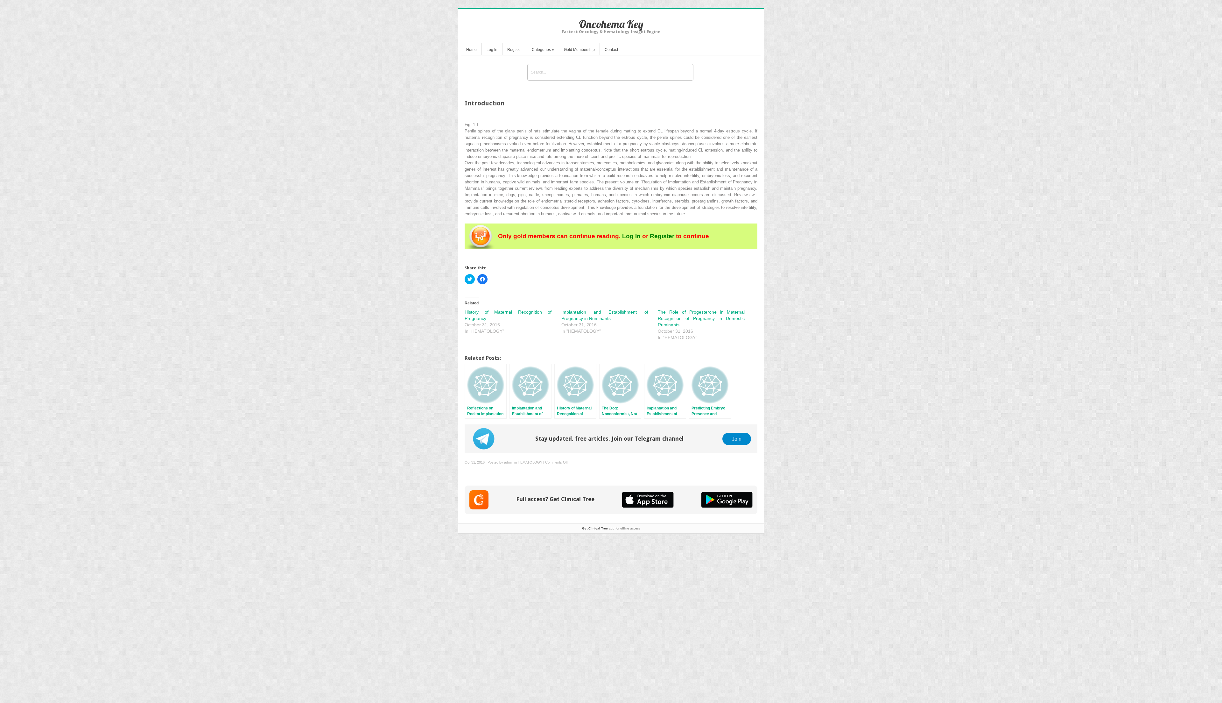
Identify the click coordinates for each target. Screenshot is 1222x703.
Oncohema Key (611, 24)
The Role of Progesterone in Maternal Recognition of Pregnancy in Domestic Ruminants (701, 318)
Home (471, 49)
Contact (611, 49)
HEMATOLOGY (530, 462)
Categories (543, 49)
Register (514, 49)
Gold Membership (579, 49)
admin (508, 462)
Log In (492, 49)
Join (736, 439)
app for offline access (611, 528)
